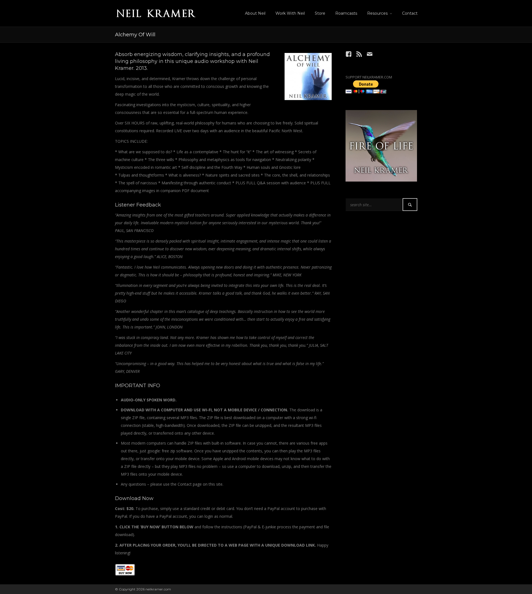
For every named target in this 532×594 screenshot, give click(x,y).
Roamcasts (346, 13)
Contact (410, 13)
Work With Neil (290, 13)
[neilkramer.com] (156, 12)
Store (320, 13)
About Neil (255, 13)
